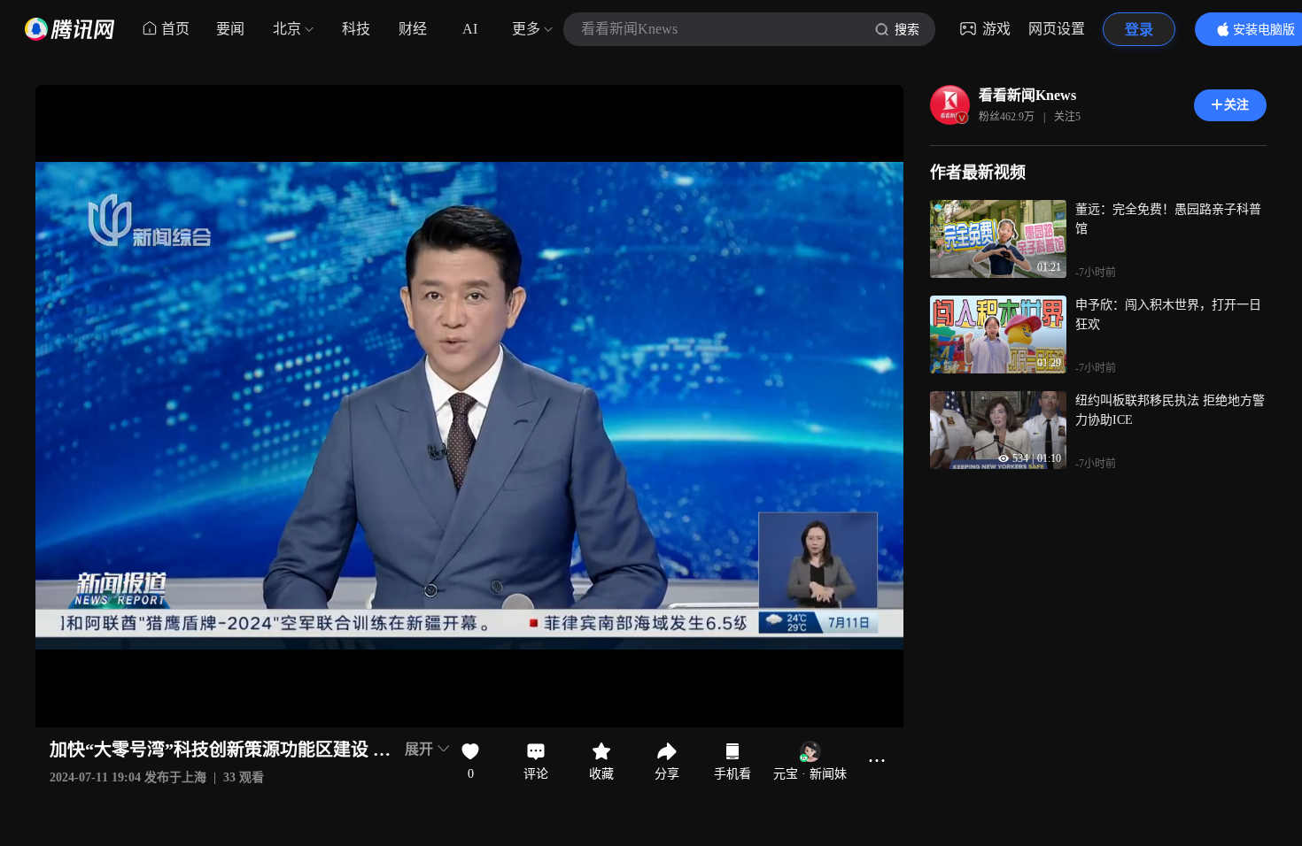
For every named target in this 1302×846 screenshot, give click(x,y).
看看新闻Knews (1027, 95)
